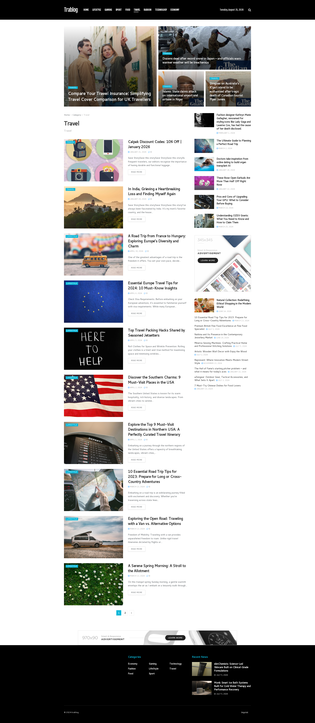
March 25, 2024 (225, 226)
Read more (136, 172)
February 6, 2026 (172, 68)
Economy (174, 9)
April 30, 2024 (136, 251)
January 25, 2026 (219, 105)
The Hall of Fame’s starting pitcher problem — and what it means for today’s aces (220, 370)
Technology (161, 9)
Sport (119, 9)
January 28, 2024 (226, 170)
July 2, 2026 (202, 354)
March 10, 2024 (225, 208)
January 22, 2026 (226, 189)
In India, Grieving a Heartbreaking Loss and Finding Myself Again (154, 191)
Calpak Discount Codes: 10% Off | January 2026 (155, 144)
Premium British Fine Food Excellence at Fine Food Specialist (220, 327)
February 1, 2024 (226, 133)
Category (76, 114)
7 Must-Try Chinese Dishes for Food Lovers (217, 385)
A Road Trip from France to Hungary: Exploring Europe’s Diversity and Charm (157, 240)
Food (127, 9)
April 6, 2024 (135, 293)
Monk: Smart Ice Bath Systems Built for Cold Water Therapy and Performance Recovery (232, 686)
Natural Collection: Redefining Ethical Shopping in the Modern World (234, 303)
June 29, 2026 (222, 337)
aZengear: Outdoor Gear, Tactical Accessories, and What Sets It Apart (221, 378)
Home (86, 9)
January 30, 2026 (172, 105)
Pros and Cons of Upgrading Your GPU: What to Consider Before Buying (233, 200)
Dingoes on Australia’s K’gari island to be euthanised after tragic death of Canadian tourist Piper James (226, 91)
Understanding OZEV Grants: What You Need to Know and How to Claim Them (233, 219)
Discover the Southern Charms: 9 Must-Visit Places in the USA (154, 380)
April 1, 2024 (135, 439)
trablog (75, 712)
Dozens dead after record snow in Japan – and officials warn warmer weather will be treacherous (201, 60)
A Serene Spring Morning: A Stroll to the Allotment (157, 568)
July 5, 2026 (76, 105)
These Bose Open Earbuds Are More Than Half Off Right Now (233, 181)
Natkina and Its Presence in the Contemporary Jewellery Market (218, 336)
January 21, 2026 (137, 152)
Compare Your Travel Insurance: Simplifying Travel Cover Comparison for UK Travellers (109, 96)
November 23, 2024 (212, 363)
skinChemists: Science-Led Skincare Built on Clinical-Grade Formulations (231, 667)
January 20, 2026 (137, 199)
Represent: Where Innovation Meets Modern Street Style (221, 361)
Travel (137, 9)
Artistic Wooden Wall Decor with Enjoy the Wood (220, 351)
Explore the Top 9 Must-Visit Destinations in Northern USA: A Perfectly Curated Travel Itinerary (154, 429)
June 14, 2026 (224, 311)
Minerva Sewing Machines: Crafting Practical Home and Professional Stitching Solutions (220, 344)
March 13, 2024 (137, 486)
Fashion (147, 9)
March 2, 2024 (225, 148)
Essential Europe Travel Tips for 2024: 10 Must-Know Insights (153, 285)
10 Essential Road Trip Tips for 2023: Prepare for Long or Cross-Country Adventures (155, 476)
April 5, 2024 (135, 340)
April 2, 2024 (135, 387)
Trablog (71, 9)
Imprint (244, 712)
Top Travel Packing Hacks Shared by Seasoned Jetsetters (156, 332)
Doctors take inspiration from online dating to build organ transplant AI (232, 162)
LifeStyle (96, 9)
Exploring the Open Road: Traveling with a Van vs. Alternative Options (155, 521)
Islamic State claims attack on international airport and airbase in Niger (180, 95)
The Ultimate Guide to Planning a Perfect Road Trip (234, 142)
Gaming (108, 9)
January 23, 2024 (204, 388)
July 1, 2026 (214, 329)
